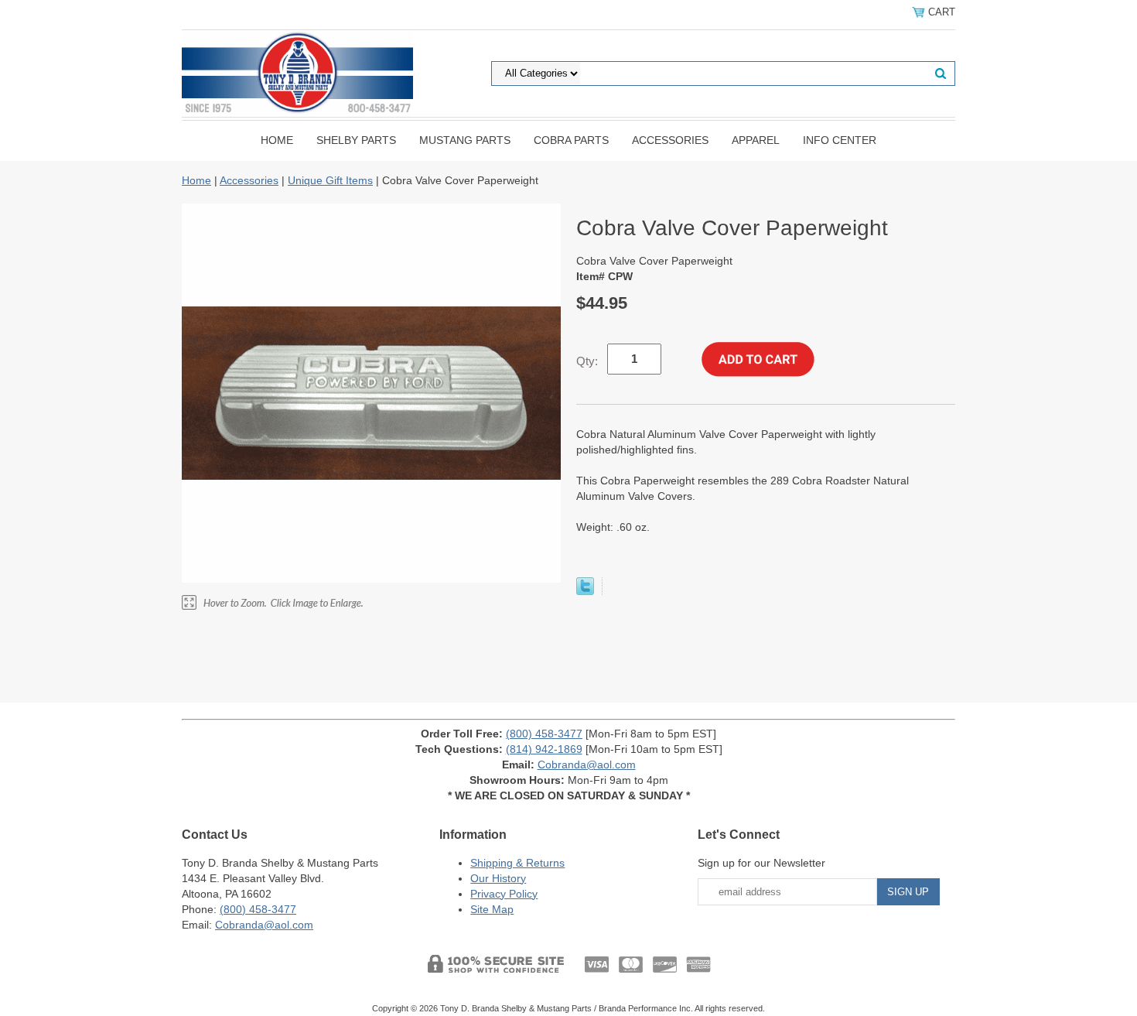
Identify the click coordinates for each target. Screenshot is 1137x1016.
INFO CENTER (839, 140)
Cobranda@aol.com (587, 764)
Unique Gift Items (330, 180)
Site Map (492, 909)
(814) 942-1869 (544, 749)
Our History (498, 878)
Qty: (587, 361)
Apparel (756, 140)
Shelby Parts (356, 140)
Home (277, 140)
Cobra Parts (571, 140)
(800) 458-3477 (544, 733)
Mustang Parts (464, 140)
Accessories (670, 140)
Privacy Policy (504, 894)
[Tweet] (585, 591)
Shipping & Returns (517, 863)
